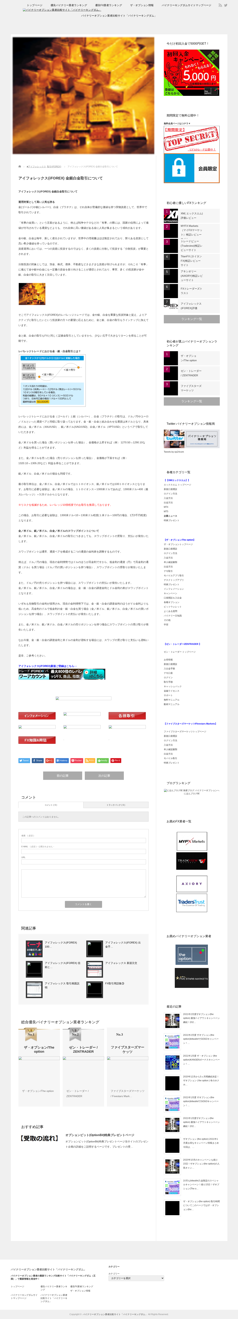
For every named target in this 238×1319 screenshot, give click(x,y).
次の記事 (104, 775)
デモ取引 (168, 571)
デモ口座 (168, 673)
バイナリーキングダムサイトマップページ (186, 5)
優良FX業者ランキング (108, 5)
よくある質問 (170, 611)
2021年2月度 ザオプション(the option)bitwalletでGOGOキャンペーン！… (201, 1039)
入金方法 (168, 498)
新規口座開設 (170, 489)
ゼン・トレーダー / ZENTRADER (191, 373)
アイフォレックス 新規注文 (121, 962)
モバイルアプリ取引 (174, 575)
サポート (168, 695)
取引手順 (168, 682)
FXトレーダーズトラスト (191, 291)
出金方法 (168, 502)
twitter (225, 5)
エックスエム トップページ (177, 484)
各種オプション (171, 602)
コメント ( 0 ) (51, 805)
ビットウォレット (173, 606)
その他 (167, 620)
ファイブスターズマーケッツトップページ (185, 731)
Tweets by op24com (174, 452)
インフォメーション (174, 589)
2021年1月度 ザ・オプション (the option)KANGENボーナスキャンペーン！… (201, 1060)
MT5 (166, 511)
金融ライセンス (171, 691)
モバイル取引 (170, 758)
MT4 (166, 507)
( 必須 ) (27, 835)
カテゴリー (114, 1273)
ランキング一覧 (191, 319)
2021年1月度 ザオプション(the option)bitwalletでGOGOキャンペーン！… (201, 1101)
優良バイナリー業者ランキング (69, 5)
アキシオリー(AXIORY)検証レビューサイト (192, 276)
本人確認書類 (170, 562)
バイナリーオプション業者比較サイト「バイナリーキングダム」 (119, 15)
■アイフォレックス (36, 166)
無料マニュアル (171, 700)
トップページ (34, 5)
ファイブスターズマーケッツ (191, 388)
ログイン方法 (170, 493)
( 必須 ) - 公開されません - (37, 846)
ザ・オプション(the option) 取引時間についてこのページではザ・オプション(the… (201, 1205)
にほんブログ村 (192, 793)
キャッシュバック (173, 686)
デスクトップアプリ (174, 580)
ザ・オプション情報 (142, 5)
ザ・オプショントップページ (178, 544)
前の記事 (63, 775)
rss (220, 5)
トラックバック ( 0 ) (116, 805)
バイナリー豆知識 (173, 615)
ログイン (168, 677)
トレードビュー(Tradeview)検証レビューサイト (191, 246)
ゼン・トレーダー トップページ (180, 652)
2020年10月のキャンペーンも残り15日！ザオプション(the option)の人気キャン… (201, 1164)
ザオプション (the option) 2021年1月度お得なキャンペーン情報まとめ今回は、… (201, 1143)
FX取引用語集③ (114, 983)
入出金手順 (169, 668)
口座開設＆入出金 (173, 598)
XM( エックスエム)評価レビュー (192, 215)
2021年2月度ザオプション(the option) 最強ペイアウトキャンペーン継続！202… (201, 1018)
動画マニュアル (172, 704)
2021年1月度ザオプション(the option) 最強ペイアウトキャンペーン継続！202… (201, 1122)
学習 (166, 624)
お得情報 (168, 659)
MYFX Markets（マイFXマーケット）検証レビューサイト (191, 232)
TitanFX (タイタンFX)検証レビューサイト (191, 261)
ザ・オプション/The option (38, 1090)
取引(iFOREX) (54, 166)
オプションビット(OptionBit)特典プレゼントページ (99, 1135)
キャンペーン (170, 593)
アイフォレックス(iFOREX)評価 (191, 306)
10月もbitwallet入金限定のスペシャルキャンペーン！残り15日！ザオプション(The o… (201, 1184)
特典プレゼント (171, 520)
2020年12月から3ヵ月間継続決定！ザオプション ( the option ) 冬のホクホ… (201, 1080)
